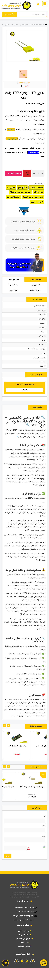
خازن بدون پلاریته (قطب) (32, 197)
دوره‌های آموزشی (23, 931)
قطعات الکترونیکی (35, 187)
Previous (8, 725)
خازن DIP (10, 187)
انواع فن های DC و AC (24, 939)
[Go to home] (46, 24)
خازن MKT (38, 192)
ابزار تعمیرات (24, 942)
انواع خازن (21, 187)
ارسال (7, 856)
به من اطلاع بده (13, 173)
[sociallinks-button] (33, 961)
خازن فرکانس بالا (13, 197)
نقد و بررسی (36, 285)
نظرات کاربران (13, 290)
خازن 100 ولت (36, 202)
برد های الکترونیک (24, 946)
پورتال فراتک (13, 897)
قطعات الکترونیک (23, 935)
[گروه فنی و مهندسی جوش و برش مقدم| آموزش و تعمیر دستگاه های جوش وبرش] (16, 5)
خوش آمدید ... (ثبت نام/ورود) (27, 3)
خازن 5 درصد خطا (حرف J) (20, 192)
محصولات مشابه (36, 290)
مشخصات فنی (36, 279)
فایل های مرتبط (13, 279)
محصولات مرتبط (13, 285)
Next (4, 725)
